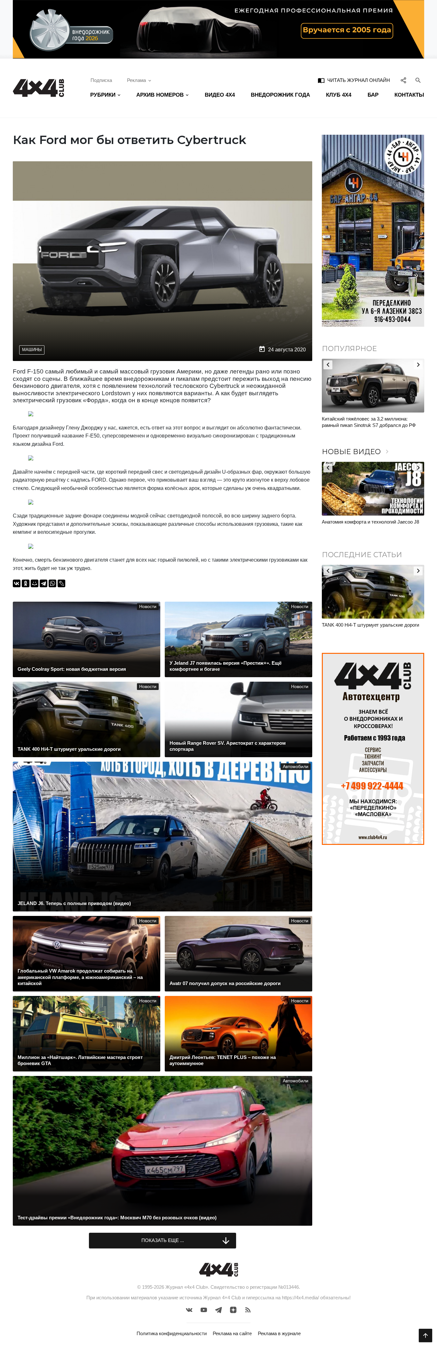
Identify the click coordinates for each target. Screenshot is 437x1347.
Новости (147, 606)
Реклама (136, 80)
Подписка (101, 80)
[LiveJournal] (61, 583)
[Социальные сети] (403, 80)
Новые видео (356, 451)
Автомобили (295, 766)
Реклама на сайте (232, 1333)
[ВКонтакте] (16, 583)
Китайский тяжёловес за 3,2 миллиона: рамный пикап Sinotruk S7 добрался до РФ (369, 422)
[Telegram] (43, 583)
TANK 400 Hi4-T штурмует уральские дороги (370, 625)
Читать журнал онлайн (354, 80)
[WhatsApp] (52, 583)
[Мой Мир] (34, 583)
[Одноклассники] (25, 583)
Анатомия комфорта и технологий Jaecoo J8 (370, 522)
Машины (32, 349)
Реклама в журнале (279, 1333)
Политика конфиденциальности (172, 1333)
